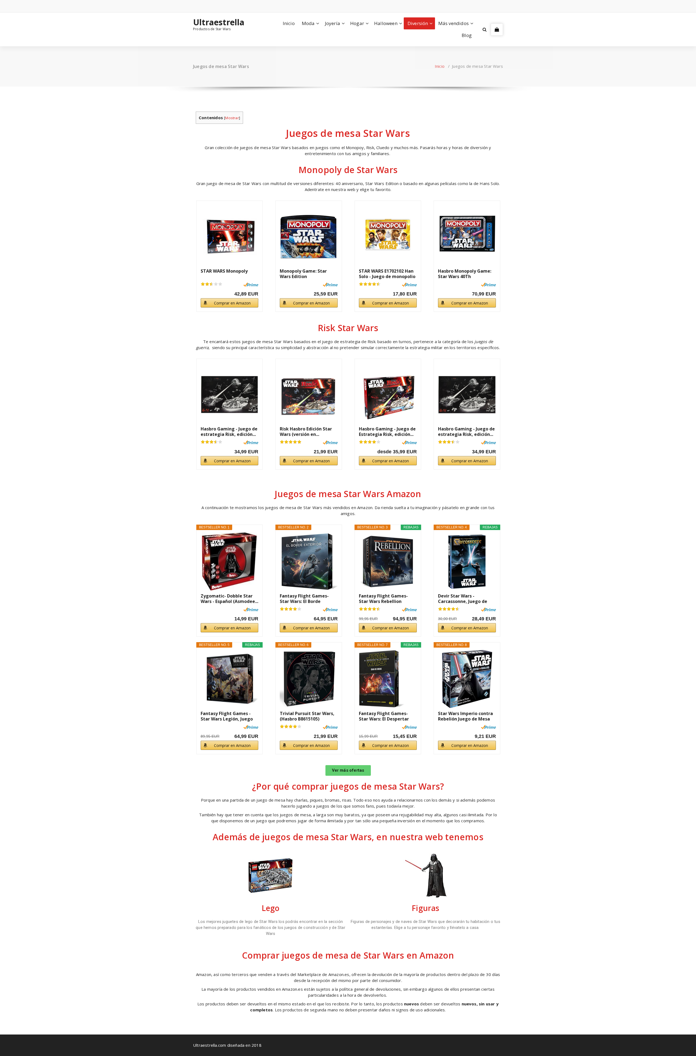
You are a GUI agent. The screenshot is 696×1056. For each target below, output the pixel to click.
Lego (271, 908)
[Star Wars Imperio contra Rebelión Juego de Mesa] (467, 679)
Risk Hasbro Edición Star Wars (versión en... (306, 431)
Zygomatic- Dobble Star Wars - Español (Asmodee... (229, 598)
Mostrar (232, 117)
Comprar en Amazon (232, 303)
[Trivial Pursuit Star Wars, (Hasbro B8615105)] (309, 679)
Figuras (425, 908)
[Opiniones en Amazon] (211, 284)
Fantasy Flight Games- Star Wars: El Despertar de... (384, 716)
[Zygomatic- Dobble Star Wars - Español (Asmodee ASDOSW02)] (230, 561)
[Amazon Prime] (250, 284)
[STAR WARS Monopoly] (230, 237)
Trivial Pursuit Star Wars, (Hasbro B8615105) (307, 716)
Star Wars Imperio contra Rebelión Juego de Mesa (465, 716)
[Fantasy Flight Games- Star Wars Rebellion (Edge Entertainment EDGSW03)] (388, 561)
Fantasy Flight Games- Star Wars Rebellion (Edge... (383, 598)
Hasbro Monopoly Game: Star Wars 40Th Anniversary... (464, 273)
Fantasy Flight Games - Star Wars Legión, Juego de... (227, 716)
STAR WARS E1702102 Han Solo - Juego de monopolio (387, 273)
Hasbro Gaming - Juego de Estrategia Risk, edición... (387, 431)
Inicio (289, 23)
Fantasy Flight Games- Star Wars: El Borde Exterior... (304, 598)
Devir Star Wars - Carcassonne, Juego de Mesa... (462, 598)
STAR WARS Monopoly (224, 271)
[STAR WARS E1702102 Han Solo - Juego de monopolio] (388, 237)
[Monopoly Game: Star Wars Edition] (309, 237)
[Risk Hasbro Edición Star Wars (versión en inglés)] (309, 395)
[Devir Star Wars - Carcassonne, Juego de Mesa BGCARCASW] (467, 561)
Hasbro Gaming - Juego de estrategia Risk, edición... (229, 431)
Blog (467, 35)
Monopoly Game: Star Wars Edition (303, 273)
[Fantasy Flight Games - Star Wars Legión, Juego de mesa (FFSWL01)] (230, 679)
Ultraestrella (219, 22)
